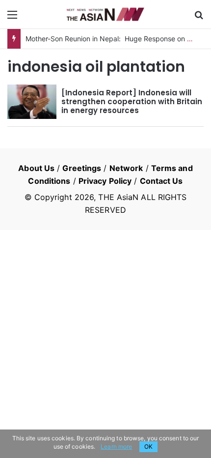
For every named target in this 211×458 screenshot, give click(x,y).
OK (148, 446)
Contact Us (161, 181)
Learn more (116, 446)
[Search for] (199, 18)
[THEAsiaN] (105, 14)
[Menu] (12, 18)
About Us (36, 168)
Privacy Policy (105, 181)
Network (126, 168)
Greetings (81, 168)
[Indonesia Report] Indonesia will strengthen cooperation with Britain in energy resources (131, 101)
